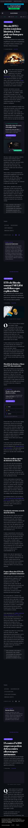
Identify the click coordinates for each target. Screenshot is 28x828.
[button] (24, 1)
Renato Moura (7, 768)
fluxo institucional (10, 694)
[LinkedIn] (16, 235)
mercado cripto (9, 230)
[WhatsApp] (19, 235)
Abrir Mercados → (10, 401)
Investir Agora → (18, 1)
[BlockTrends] (14, 13)
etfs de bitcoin (8, 691)
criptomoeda (7, 76)
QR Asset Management (6, 1)
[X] (13, 235)
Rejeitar (17, 825)
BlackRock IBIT (15, 688)
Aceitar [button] (12, 825)
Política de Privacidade (6, 825)
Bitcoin (6, 225)
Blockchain (14, 225)
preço (22, 80)
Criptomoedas (8, 21)
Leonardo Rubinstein (8, 49)
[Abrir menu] (2, 13)
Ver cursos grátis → (10, 135)
